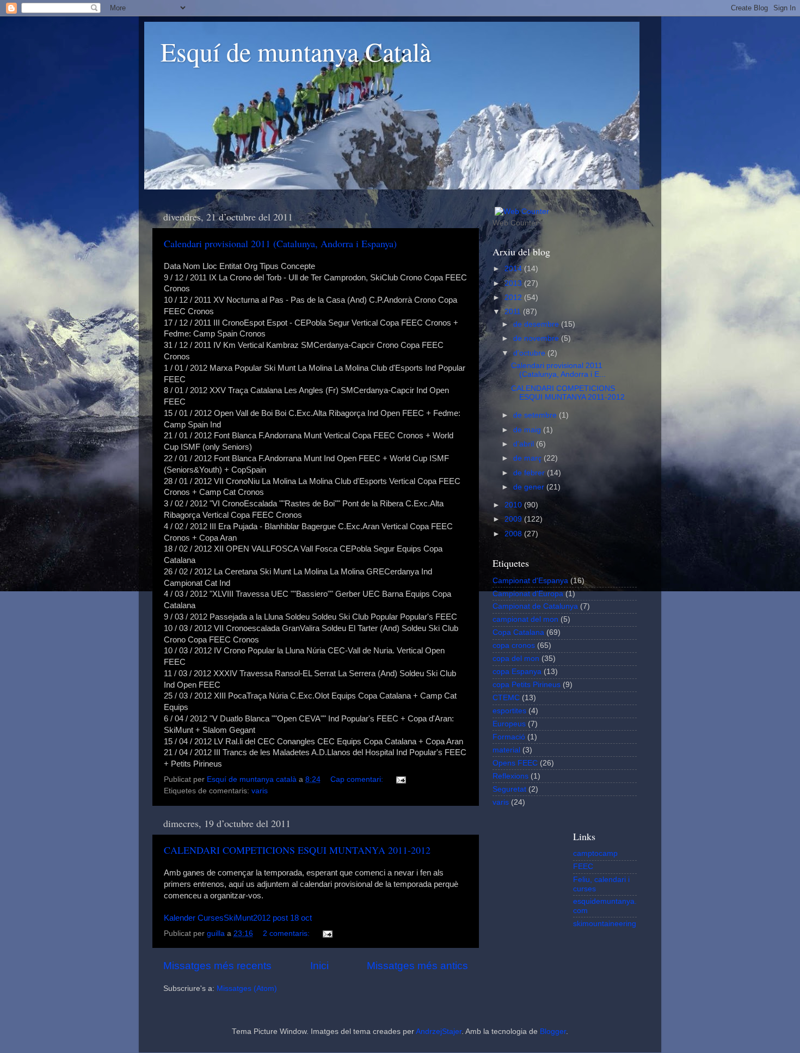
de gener (529, 487)
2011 (513, 312)
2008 (514, 534)
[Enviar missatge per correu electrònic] (400, 779)
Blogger (553, 1031)
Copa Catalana (518, 632)
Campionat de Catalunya (535, 606)
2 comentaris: (287, 933)
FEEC (583, 866)
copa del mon (516, 658)
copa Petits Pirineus (527, 685)
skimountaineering (604, 924)
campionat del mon (525, 619)
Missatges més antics (417, 965)
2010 (514, 505)
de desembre (537, 324)
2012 (514, 297)
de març (528, 458)
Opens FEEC (515, 763)
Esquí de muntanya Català (296, 51)
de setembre (536, 415)
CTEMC (506, 698)
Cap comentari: (357, 779)
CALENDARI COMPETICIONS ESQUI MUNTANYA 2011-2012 (297, 849)
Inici (319, 965)
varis (259, 791)
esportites (509, 711)
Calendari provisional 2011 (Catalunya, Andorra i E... (558, 370)
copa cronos (514, 645)
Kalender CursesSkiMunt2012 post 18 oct (238, 918)
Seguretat (509, 789)
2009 (514, 519)
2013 (514, 283)
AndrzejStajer (438, 1031)
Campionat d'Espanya (530, 581)
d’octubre (530, 353)
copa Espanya (517, 672)
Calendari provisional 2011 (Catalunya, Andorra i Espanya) (280, 243)
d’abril (524, 444)
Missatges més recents (217, 965)
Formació (509, 737)
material (506, 750)
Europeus (509, 724)
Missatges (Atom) (247, 988)
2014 (514, 269)
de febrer (530, 473)
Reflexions (510, 776)
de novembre (537, 338)
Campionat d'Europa (528, 594)
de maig (528, 430)
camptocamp (595, 853)
